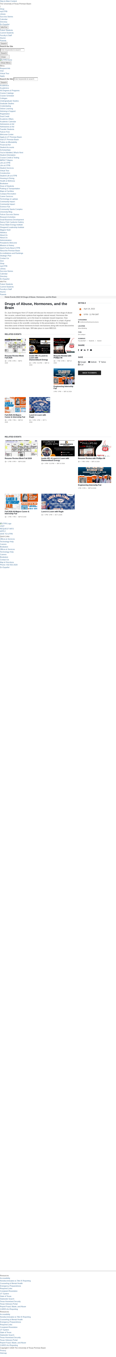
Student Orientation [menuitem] (8, 155)
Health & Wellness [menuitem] (7, 181)
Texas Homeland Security (10, 1301)
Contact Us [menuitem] (4, 258)
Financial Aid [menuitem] (5, 145)
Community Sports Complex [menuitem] (11, 209)
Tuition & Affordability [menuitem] (8, 142)
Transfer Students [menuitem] (7, 129)
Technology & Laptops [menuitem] (9, 199)
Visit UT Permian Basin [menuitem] (9, 140)
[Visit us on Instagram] (58, 800)
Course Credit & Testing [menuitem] (9, 158)
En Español (4, 24)
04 (22, 297)
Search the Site (6, 46)
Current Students (7, 33)
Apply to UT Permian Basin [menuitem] (11, 137)
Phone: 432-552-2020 (9, 565)
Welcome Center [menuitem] (6, 134)
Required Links (6, 1288)
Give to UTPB (6, 534)
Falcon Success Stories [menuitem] (9, 214)
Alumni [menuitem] (3, 292)
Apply (2, 76)
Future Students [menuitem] (6, 284)
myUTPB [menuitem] (3, 266)
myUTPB (3, 11)
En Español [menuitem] (4, 279)
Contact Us (4, 560)
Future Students (6, 30)
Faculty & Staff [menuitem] (6, 289)
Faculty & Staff (6, 35)
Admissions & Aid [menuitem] (7, 127)
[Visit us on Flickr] (58, 1266)
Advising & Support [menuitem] (8, 111)
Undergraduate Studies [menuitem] (9, 101)
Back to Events (90, 373)
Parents (3, 41)
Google (83, 362)
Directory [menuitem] (3, 276)
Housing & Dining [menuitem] (7, 178)
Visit (2, 71)
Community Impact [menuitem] (7, 204)
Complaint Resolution (8, 1291)
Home (7, 297)
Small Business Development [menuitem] (12, 220)
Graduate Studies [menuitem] (7, 103)
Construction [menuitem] (5, 173)
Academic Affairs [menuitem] (6, 119)
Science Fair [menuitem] (5, 207)
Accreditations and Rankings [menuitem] (11, 253)
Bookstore (4, 547)
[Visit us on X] (58, 917)
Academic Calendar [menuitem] (8, 122)
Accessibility (5, 1278)
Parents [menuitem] (3, 294)
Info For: (4, 27)
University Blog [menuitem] (6, 212)
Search (4, 44)
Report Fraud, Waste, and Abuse (13, 1307)
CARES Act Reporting (9, 1309)
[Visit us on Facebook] (58, 684)
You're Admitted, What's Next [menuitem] (11, 153)
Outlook (93, 362)
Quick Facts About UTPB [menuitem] (10, 248)
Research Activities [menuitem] (7, 217)
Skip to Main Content (8, 1)
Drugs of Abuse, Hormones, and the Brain (39, 297)
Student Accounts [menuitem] (7, 147)
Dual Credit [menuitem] (4, 116)
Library (3, 14)
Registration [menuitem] (5, 114)
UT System (4, 1294)
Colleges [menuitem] (3, 98)
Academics (4, 85)
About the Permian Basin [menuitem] (10, 251)
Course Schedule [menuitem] (7, 96)
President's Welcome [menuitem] (8, 243)
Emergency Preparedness (10, 1286)
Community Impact (7, 202)
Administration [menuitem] (6, 240)
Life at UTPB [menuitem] (5, 165)
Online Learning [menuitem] (6, 109)
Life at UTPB (5, 163)
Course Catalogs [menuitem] (7, 93)
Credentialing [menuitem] (5, 106)
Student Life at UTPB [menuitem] (8, 176)
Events (13, 297)
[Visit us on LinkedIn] (58, 1150)
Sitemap (3, 1353)
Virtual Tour (4, 73)
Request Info (5, 68)
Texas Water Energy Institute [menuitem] (11, 225)
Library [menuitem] (3, 269)
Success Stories (6, 17)
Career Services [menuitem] (6, 196)
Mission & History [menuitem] (7, 245)
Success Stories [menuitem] (6, 271)
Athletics (3, 233)
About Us (3, 235)
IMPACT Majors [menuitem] (6, 160)
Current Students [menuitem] (7, 287)
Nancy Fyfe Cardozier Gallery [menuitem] (12, 222)
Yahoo (103, 362)
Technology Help (7, 542)
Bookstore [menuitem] (4, 183)
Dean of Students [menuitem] (7, 186)
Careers (3, 544)
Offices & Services (7, 539)
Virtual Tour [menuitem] (4, 171)
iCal (81, 365)
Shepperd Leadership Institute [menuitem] (12, 227)
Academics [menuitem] (4, 88)
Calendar (3, 19)
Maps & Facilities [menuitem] (7, 191)
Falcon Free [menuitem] (5, 132)
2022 (18, 297)
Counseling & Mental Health (11, 1283)
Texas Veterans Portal (9, 1304)
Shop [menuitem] (2, 263)
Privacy (3, 1350)
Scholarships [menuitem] (5, 150)
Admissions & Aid (7, 124)
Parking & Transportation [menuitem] (10, 189)
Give (2, 261)
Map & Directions (7, 562)
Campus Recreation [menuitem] (8, 194)
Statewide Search (7, 1299)
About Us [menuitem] (3, 238)
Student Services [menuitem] (7, 168)
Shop (2, 9)
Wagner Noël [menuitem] (5, 230)
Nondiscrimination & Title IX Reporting (15, 1281)
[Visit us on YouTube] (58, 1033)
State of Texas (5, 1296)
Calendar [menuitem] (3, 274)
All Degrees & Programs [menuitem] (9, 91)
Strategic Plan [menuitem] (5, 256)
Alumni (3, 38)
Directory (3, 22)
